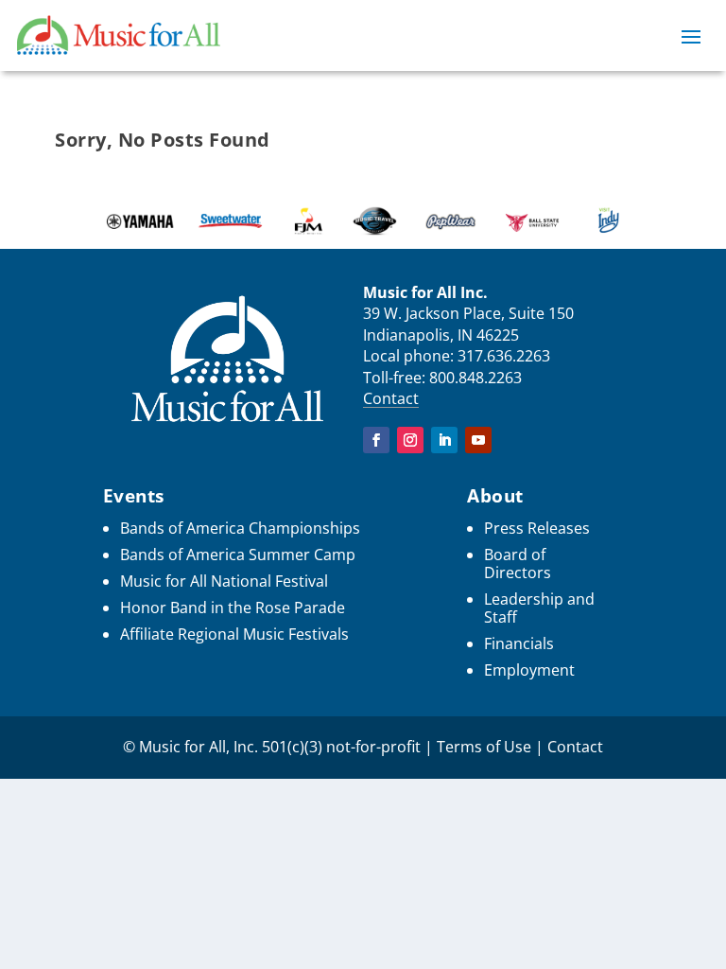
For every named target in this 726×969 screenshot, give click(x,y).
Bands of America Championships (240, 528)
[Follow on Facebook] (376, 440)
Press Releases (537, 528)
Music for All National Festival (224, 581)
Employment (529, 670)
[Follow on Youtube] (478, 440)
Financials (519, 643)
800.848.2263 (475, 377)
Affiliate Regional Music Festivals (234, 634)
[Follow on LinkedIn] (444, 440)
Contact (391, 398)
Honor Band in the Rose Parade (232, 607)
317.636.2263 (504, 355)
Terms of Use (484, 746)
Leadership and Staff (539, 608)
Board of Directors (517, 563)
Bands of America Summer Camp (237, 554)
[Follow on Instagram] (410, 440)
